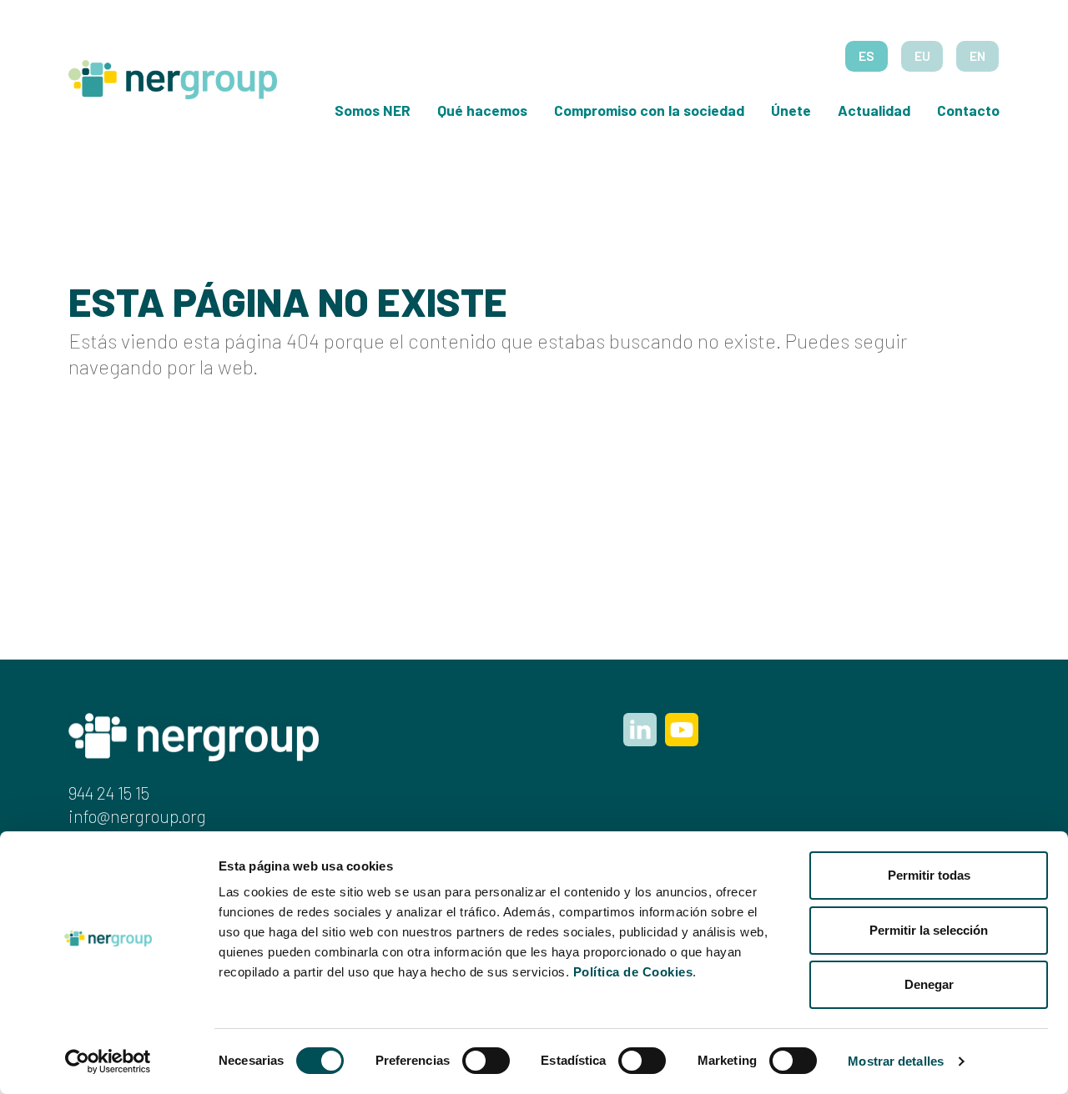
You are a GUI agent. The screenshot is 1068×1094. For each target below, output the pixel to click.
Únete (791, 110)
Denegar (929, 984)
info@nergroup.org (137, 815)
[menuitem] (866, 56)
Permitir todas (929, 875)
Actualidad (874, 110)
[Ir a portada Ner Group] (193, 735)
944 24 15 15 (108, 792)
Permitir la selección (928, 930)
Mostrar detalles (896, 1061)
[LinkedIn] (640, 729)
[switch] (486, 1060)
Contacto (968, 110)
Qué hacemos (482, 110)
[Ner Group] (172, 75)
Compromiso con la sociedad (649, 110)
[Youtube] (681, 729)
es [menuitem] (866, 55)
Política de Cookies (633, 972)
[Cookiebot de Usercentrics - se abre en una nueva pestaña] (108, 1061)
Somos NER (373, 110)
